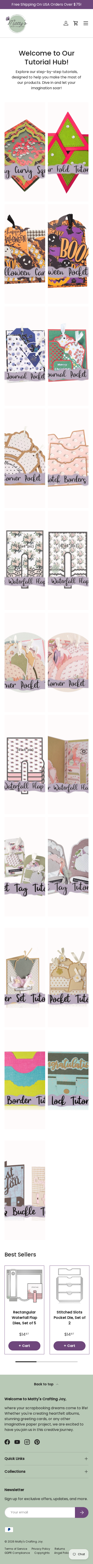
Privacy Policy (41, 1549)
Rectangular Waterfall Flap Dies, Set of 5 (24, 1318)
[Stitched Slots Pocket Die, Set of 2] (69, 1285)
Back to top (44, 1384)
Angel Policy (62, 1553)
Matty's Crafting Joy (29, 1541)
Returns (60, 1549)
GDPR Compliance (17, 1553)
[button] (76, 23)
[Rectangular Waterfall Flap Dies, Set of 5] (24, 1285)
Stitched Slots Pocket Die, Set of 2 (70, 1318)
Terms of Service (16, 1549)
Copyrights (42, 1553)
